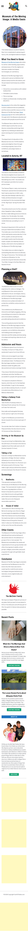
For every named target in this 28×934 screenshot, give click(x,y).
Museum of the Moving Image (10, 62)
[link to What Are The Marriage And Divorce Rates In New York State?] (14, 630)
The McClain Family (14, 596)
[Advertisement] (14, 798)
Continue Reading (14, 665)
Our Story (14, 774)
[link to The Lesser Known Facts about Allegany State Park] (14, 680)
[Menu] (2, 6)
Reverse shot (5, 105)
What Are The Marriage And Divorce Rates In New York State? (14, 647)
